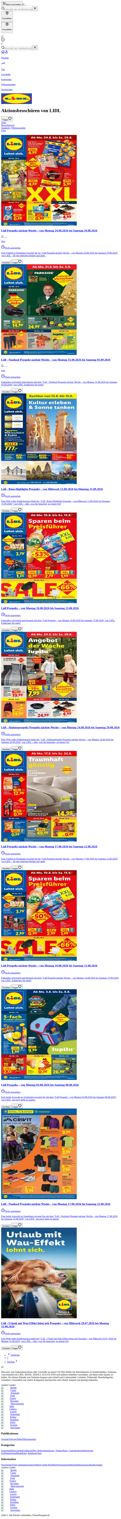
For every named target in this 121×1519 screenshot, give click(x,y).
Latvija (13, 1411)
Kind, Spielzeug (29, 1453)
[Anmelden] (2, 35)
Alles (3, 122)
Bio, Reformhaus (41, 1450)
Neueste (5, 1439)
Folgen (15, 263)
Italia (11, 1406)
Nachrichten (7, 1465)
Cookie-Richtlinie (49, 1465)
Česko (13, 1390)
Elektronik (80, 1450)
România (14, 1419)
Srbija (12, 1422)
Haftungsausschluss (85, 1465)
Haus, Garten (69, 1450)
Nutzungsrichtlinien (66, 1465)
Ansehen (6, 263)
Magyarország (17, 1403)
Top (10, 1439)
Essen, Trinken (56, 1450)
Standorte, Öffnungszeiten (13, 128)
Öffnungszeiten (29, 1439)
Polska (13, 1417)
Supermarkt (6, 1450)
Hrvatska (14, 1401)
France (13, 1398)
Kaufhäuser (27, 1450)
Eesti (12, 1395)
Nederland (15, 1414)
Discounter (17, 1450)
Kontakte (98, 1465)
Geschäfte (17, 1439)
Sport (13, 1453)
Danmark (15, 1393)
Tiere (39, 1453)
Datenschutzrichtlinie (31, 1465)
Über (3, 130)
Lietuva (13, 1409)
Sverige (13, 1425)
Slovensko (15, 1427)
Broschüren (7, 125)
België (13, 1387)
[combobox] (18, 9)
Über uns (17, 1465)
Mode (19, 1453)
